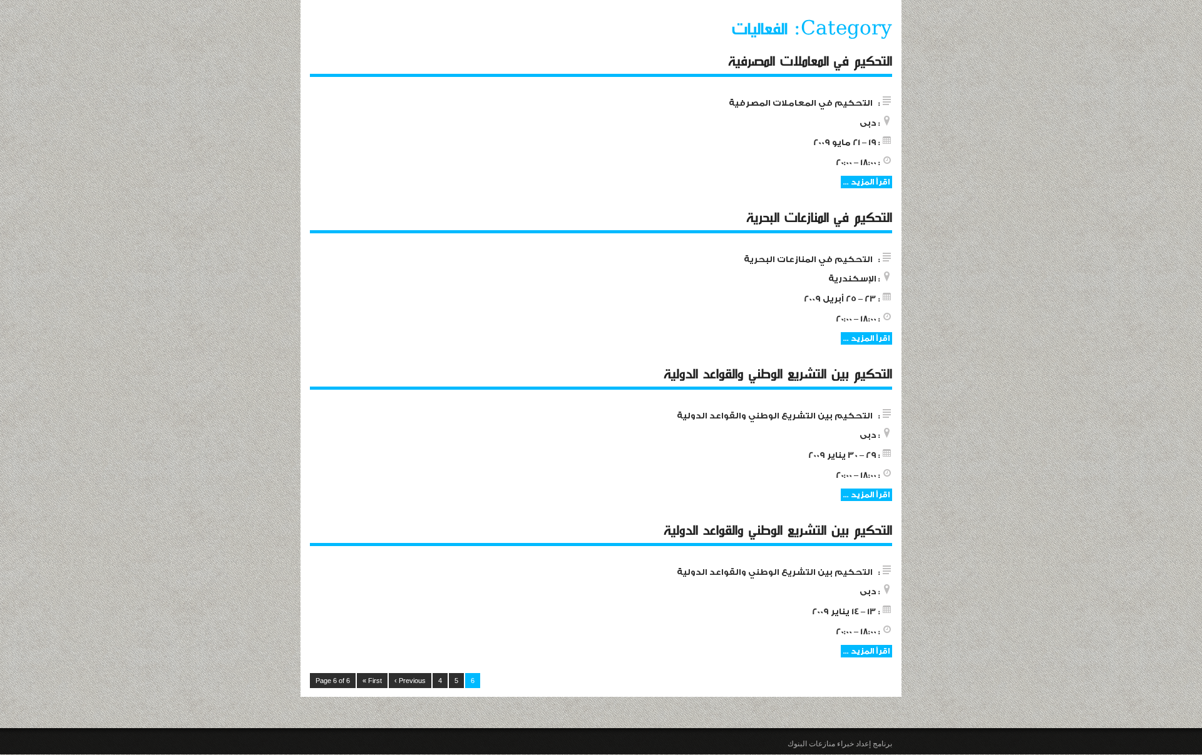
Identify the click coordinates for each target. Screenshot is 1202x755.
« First (372, 680)
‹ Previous (410, 680)
